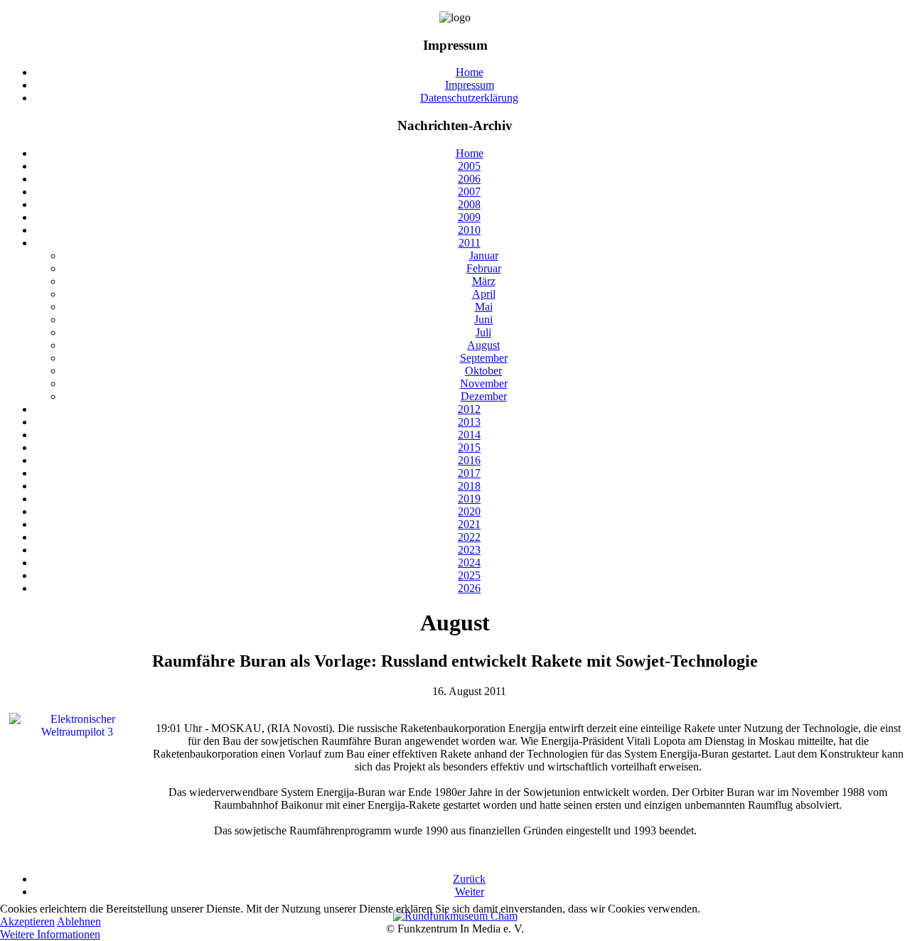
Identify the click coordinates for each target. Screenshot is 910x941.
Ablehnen (79, 921)
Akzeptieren (27, 921)
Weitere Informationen (50, 934)
